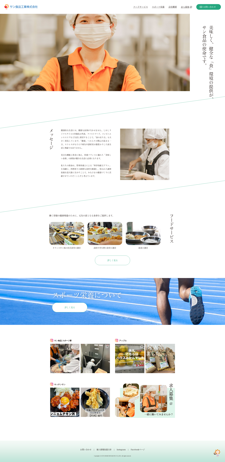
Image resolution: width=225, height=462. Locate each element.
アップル (123, 341)
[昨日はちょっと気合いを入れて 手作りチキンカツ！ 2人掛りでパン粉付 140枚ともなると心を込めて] (64, 358)
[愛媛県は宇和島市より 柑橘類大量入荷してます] (129, 358)
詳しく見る (112, 260)
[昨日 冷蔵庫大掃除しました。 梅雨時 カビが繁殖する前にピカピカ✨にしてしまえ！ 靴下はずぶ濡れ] (95, 358)
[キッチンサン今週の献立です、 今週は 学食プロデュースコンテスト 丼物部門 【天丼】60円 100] (95, 402)
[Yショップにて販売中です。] (160, 358)
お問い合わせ (209, 7)
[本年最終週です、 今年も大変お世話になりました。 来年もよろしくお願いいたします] (64, 402)
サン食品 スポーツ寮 (63, 341)
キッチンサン (60, 384)
